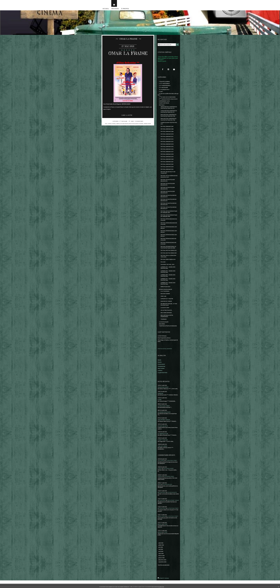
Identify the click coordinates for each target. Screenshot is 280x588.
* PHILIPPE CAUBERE (164, 81)
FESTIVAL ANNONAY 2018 (167, 154)
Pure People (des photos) (164, 337)
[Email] (114, 3)
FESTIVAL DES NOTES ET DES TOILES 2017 (168, 172)
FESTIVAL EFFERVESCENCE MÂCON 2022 (169, 243)
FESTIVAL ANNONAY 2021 (167, 161)
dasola (159, 484)
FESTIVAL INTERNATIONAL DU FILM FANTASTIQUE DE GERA (168, 247)
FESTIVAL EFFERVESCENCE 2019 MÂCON (169, 227)
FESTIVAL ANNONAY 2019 (167, 156)
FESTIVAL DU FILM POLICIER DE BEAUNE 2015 (168, 200)
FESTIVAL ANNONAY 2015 (167, 146)
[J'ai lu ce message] (278, 586)
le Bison (160, 468)
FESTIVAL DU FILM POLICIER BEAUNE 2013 (168, 184)
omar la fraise (112, 123)
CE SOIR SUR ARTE (163, 426)
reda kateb (132, 123)
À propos (125, 8)
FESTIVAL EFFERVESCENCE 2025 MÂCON (169, 235)
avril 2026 (160, 551)
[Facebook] (162, 69)
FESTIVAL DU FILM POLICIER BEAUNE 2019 (168, 192)
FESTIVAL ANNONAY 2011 (167, 136)
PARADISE (160, 393)
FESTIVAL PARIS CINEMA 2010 (168, 259)
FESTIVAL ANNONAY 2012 (167, 139)
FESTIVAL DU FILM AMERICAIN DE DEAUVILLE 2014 (169, 176)
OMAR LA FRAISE (128, 53)
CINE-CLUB (163, 296)
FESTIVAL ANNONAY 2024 (167, 166)
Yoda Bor (160, 476)
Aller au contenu (5, 1)
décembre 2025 (162, 559)
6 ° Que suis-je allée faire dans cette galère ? (168, 94)
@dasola (160, 532)
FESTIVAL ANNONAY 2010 (167, 134)
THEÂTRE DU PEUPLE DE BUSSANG (168, 325)
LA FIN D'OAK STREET (164, 406)
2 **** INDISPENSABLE (164, 85)
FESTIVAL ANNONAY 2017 (167, 151)
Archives (115, 8)
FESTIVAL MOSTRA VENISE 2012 (169, 250)
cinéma (118, 123)
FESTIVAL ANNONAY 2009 (167, 131)
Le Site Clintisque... (162, 335)
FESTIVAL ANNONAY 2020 (167, 159)
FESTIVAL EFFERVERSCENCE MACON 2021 (169, 219)
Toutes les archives (163, 565)
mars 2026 (161, 553)
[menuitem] (106, 9)
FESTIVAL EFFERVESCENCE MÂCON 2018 (169, 239)
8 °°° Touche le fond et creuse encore (168, 99)
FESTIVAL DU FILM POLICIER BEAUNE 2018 (168, 188)
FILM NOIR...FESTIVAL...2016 (167, 264)
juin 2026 (160, 547)
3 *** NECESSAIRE (123, 121)
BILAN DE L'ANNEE (165, 293)
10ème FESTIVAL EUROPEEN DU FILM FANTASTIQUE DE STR (169, 107)
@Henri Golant (161, 516)
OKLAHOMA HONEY (163, 387)
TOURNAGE (164, 319)
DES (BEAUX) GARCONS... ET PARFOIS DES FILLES (169, 304)
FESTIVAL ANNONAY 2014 (167, 144)
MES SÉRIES (162, 324)
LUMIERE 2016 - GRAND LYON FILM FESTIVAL (168, 271)
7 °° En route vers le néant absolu (167, 97)
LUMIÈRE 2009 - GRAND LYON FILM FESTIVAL (168, 275)
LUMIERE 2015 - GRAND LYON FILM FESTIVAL (168, 267)
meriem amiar (147, 123)
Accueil (106, 8)
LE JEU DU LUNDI (165, 307)
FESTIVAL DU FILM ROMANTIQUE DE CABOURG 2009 (169, 215)
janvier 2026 (161, 557)
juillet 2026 (161, 545)
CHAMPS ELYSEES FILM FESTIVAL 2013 (169, 123)
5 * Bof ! (161, 91)
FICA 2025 (163, 262)
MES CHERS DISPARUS (166, 312)
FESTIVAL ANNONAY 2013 (167, 141)
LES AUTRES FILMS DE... (166, 310)
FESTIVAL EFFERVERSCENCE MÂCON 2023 (169, 223)
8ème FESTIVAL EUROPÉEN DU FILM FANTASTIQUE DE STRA (168, 115)
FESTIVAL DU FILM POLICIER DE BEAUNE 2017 (168, 207)
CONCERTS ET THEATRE (167, 298)
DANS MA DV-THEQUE (166, 301)
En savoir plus (161, 586)
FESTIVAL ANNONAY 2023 (167, 164)
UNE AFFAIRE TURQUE (164, 419)
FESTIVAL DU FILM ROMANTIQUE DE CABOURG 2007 (169, 211)
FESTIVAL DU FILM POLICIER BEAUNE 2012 (168, 180)
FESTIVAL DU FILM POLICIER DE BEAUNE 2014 (168, 196)
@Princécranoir (162, 492)
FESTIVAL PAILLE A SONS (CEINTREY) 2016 (168, 256)
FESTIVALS (161, 105)
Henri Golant (161, 368)
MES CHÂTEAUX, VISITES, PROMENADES (167, 316)
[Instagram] (168, 69)
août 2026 (160, 543)
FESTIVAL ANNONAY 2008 (167, 129)
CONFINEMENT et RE (164, 101)
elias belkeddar (124, 123)
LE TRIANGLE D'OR (163, 433)
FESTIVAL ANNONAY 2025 (167, 169)
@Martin (160, 524)
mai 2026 (160, 549)
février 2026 (161, 555)
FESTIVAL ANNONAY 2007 (167, 126)
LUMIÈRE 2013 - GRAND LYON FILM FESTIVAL (168, 279)
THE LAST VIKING (162, 446)
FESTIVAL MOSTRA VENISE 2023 (169, 253)
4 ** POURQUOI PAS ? (164, 89)
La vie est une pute (163, 321)
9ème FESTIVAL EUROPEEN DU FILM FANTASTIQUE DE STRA (168, 119)
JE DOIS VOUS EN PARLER (165, 289)
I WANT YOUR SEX (163, 440)
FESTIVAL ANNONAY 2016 (167, 149)
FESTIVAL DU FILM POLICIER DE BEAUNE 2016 (168, 204)
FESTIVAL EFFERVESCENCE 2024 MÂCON (169, 231)
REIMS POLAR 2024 (165, 286)
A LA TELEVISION (165, 291)
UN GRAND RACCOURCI (164, 412)
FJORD (159, 399)
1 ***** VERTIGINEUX (164, 83)
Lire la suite (126, 115)
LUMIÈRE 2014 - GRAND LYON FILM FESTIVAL (168, 283)
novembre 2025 (162, 561)
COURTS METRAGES (164, 103)
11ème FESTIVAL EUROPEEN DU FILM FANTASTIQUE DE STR (169, 111)
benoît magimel (139, 123)
